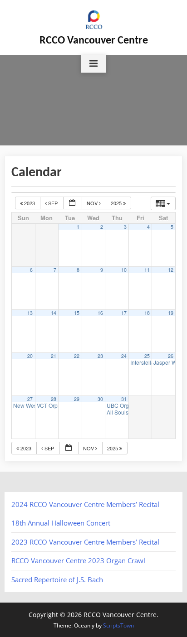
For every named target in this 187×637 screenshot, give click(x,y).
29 (76, 399)
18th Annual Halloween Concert (60, 522)
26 (170, 355)
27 (30, 399)
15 (76, 312)
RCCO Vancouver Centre (93, 40)
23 (100, 355)
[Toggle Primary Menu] (93, 64)
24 (124, 355)
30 (100, 399)
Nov (93, 203)
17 (124, 312)
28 (53, 399)
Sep (53, 203)
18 (147, 312)
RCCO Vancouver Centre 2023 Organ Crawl (78, 560)
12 (170, 269)
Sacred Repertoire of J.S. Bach (57, 579)
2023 (29, 203)
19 (170, 312)
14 (53, 312)
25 (147, 355)
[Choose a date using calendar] (72, 203)
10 (124, 269)
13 (30, 312)
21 (53, 355)
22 (76, 355)
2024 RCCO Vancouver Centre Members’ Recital (85, 504)
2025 (117, 203)
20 (30, 355)
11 (147, 269)
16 (100, 312)
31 (124, 399)
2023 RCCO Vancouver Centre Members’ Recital (85, 541)
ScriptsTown (118, 625)
